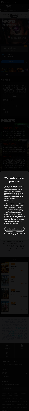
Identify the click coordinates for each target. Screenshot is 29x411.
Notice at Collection (15, 195)
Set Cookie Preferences (14, 229)
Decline (9, 233)
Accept (19, 233)
